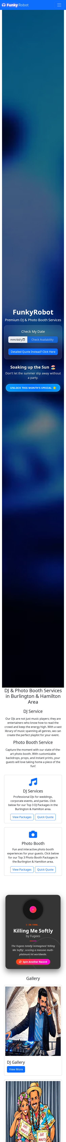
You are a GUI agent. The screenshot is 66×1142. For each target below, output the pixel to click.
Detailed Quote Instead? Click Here (33, 352)
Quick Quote (45, 817)
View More (16, 1069)
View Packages (22, 817)
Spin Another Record (34, 961)
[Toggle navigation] (59, 5)
